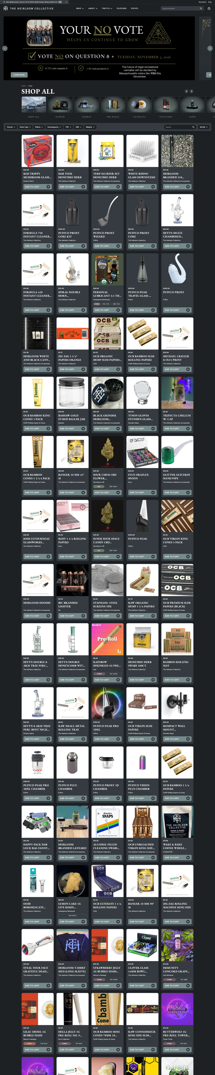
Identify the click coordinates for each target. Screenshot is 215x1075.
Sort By (202, 127)
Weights (89, 127)
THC (67, 127)
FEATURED (122, 8)
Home (24, 86)
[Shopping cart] (208, 8)
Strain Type (24, 127)
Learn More (19, 75)
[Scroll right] (191, 91)
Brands (10, 127)
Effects (38, 127)
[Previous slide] (5, 48)
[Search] (200, 8)
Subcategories (53, 127)
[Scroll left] (187, 91)
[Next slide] (210, 48)
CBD (77, 127)
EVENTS (134, 8)
